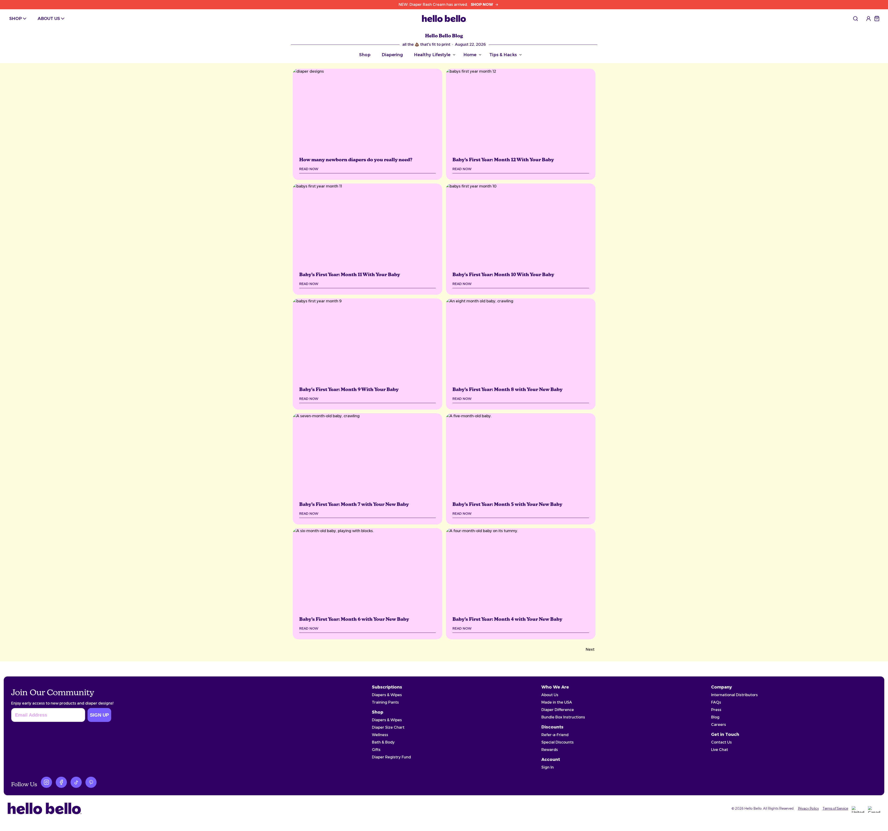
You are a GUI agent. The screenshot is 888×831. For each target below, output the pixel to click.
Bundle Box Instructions (563, 717)
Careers (718, 724)
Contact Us (721, 742)
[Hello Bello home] (444, 18)
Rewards (549, 749)
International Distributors (734, 695)
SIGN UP (99, 715)
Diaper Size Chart (388, 727)
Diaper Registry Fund (391, 757)
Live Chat (719, 749)
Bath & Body (383, 742)
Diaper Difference (557, 710)
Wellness (380, 735)
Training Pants (385, 702)
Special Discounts (557, 742)
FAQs (716, 702)
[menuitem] (855, 18)
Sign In (547, 767)
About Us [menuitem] (49, 18)
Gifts (376, 749)
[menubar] (37, 18)
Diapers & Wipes (387, 695)
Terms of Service (835, 808)
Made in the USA (556, 702)
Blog (715, 717)
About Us (549, 695)
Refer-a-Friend (555, 735)
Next (590, 649)
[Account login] (868, 18)
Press (716, 710)
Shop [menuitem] (15, 18)
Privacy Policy (808, 808)
